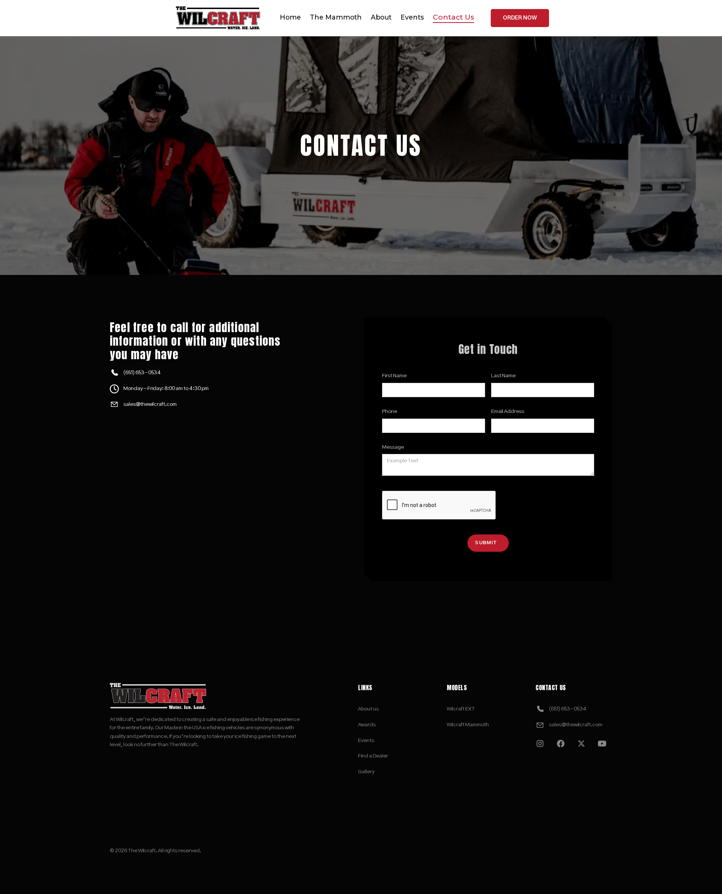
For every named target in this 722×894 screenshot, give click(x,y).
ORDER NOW (520, 18)
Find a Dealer (373, 756)
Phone (389, 411)
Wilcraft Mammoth (468, 724)
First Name (394, 375)
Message (393, 447)
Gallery (366, 771)
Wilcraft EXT (461, 709)
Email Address (507, 411)
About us (368, 709)
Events (366, 740)
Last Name (503, 375)
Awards (367, 724)
